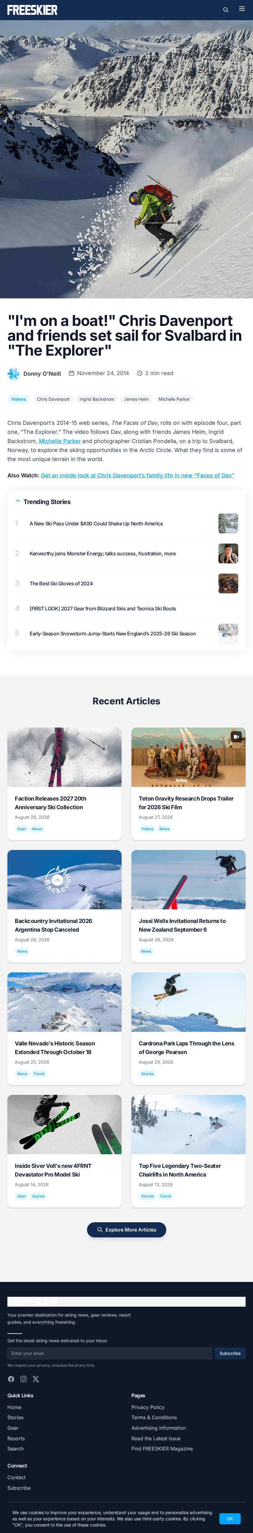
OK (230, 1518)
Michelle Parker (174, 399)
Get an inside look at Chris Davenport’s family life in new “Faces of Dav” (137, 475)
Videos (18, 399)
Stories (15, 1417)
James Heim (136, 399)
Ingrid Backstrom (97, 399)
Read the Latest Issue (155, 1438)
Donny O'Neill (42, 373)
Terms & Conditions (154, 1417)
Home (14, 1407)
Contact (16, 1477)
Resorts (16, 1438)
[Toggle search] (226, 10)
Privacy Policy (147, 1407)
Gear (13, 1428)
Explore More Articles (131, 1230)
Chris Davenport (53, 399)
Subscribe (230, 1353)
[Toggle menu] (242, 8)
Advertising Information (158, 1428)
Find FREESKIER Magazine (162, 1448)
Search (15, 1448)
